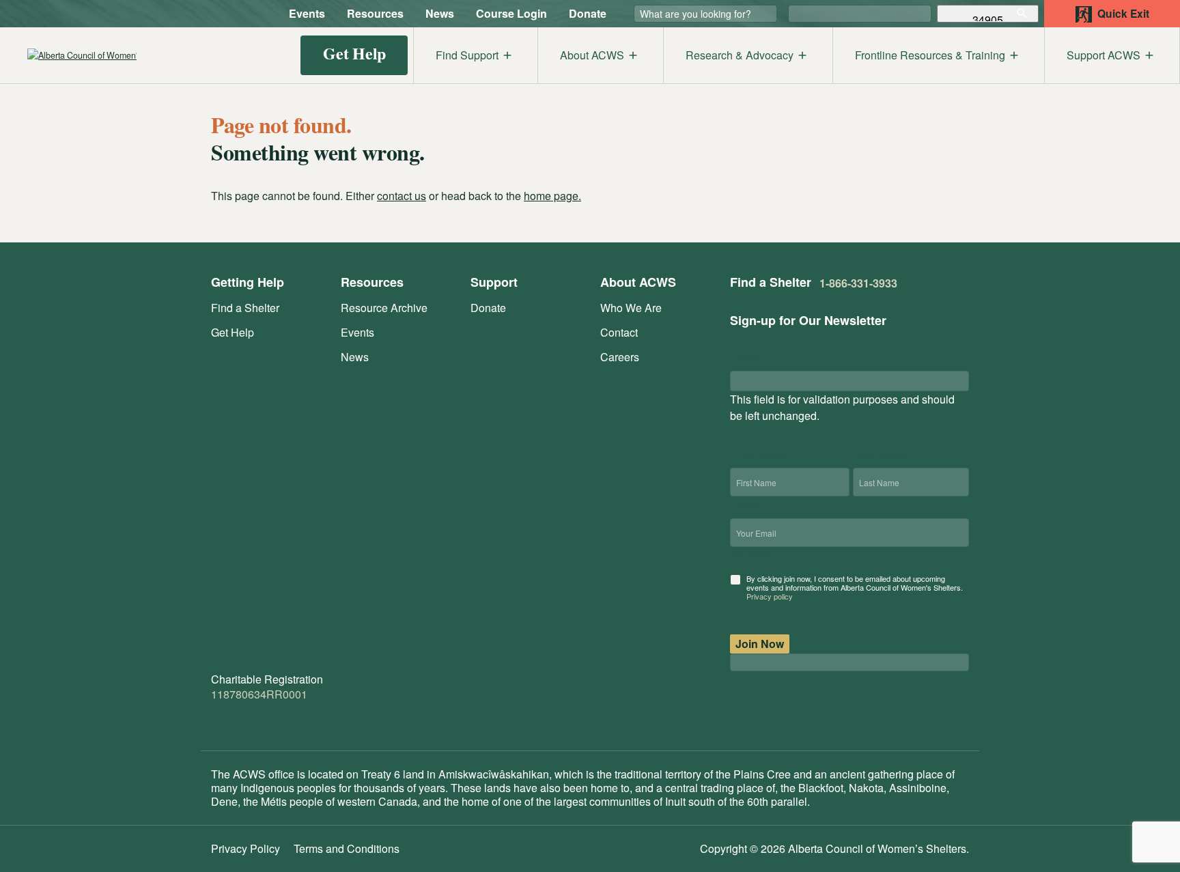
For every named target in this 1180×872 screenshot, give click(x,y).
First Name (758, 454)
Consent (752, 555)
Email (744, 357)
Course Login (511, 13)
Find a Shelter (245, 307)
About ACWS (592, 55)
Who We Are (631, 307)
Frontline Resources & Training (930, 55)
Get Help (354, 53)
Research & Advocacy (739, 55)
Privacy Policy (245, 848)
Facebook (219, 720)
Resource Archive (384, 307)
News (439, 13)
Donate (587, 13)
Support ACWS (1103, 55)
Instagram (274, 720)
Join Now (759, 643)
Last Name (880, 454)
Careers (619, 357)
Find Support (467, 55)
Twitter (246, 720)
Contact (619, 332)
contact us (401, 195)
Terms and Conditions (346, 848)
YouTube (304, 720)
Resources (375, 13)
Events (307, 13)
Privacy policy (769, 596)
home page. (552, 195)
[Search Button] (1022, 13)
